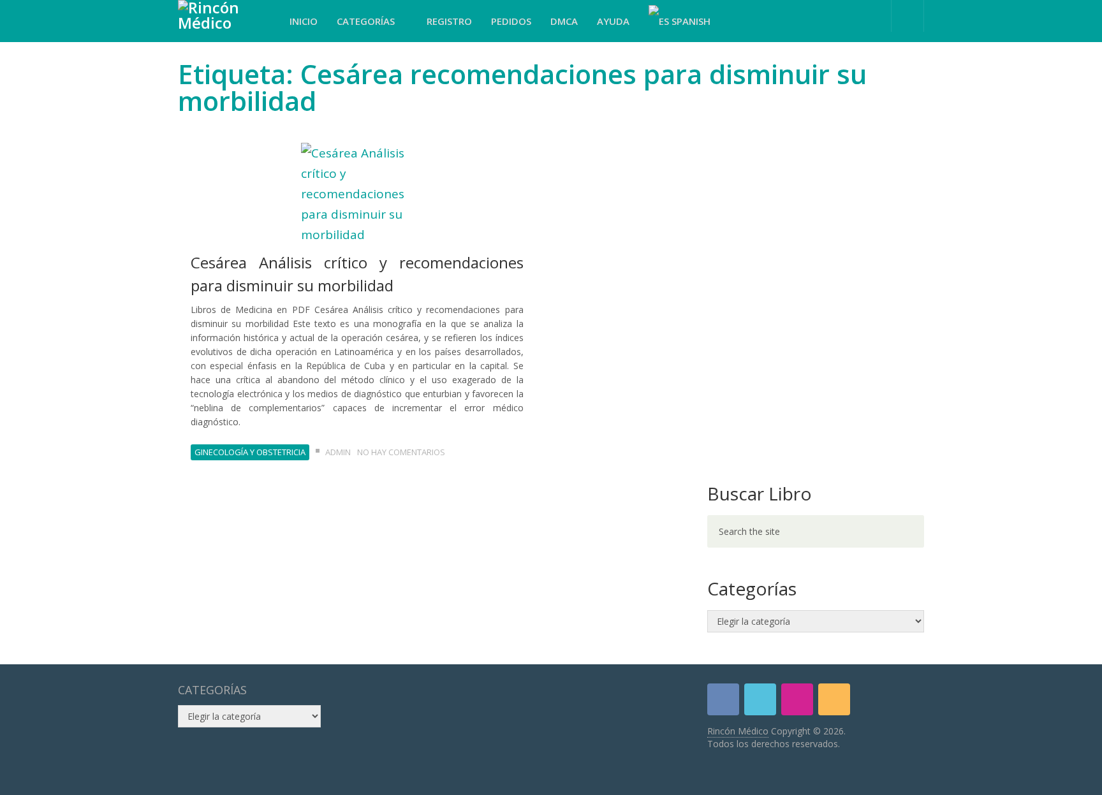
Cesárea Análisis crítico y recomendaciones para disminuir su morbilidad (357, 274)
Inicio (304, 21)
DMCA (564, 21)
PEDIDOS (511, 21)
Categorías (367, 21)
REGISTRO (449, 21)
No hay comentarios (401, 452)
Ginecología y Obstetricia (250, 452)
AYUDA (613, 21)
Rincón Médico (737, 731)
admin (338, 452)
